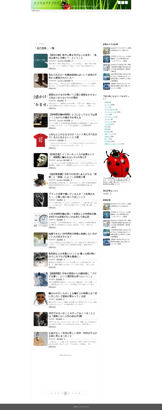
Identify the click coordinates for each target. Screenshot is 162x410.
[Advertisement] (81, 26)
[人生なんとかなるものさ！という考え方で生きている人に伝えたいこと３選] (41, 140)
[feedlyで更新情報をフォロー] (122, 3)
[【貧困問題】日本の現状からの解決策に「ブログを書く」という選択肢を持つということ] (41, 279)
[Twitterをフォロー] (119, 3)
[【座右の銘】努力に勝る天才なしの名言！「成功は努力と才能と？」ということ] (41, 61)
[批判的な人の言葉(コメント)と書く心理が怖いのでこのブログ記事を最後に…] (41, 259)
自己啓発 (67, 61)
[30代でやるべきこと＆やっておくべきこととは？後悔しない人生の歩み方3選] (41, 319)
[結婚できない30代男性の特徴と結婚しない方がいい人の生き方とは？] (41, 239)
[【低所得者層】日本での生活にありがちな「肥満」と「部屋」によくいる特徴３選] (41, 180)
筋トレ (107, 139)
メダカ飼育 (108, 124)
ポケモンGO (109, 122)
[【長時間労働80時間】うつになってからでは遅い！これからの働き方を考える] (41, 120)
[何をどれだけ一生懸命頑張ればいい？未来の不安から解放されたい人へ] (41, 81)
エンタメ (61, 61)
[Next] (83, 393)
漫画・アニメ (109, 134)
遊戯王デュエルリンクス (113, 144)
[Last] (86, 393)
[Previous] (48, 393)
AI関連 (107, 102)
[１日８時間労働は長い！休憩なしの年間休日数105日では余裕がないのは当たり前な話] (41, 220)
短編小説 (108, 136)
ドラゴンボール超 (111, 112)
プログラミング (110, 117)
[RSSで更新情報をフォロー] (126, 3)
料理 (106, 127)
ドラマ (107, 114)
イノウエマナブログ (47, 2)
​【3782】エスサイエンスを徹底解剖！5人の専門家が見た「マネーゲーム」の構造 (120, 59)
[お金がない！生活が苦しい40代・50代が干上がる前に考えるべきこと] (41, 339)
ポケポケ (108, 119)
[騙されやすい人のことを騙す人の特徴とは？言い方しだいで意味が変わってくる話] (41, 299)
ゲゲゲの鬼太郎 (110, 109)
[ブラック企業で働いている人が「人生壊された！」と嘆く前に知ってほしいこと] (41, 200)
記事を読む (52, 68)
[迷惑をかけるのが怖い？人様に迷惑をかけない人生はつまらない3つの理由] (41, 100)
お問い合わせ (36, 10)
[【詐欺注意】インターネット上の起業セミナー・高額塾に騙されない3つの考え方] (41, 160)
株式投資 (108, 131)
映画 (106, 129)
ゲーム (107, 107)
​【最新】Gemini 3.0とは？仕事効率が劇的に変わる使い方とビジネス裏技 (120, 86)
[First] (44, 393)
